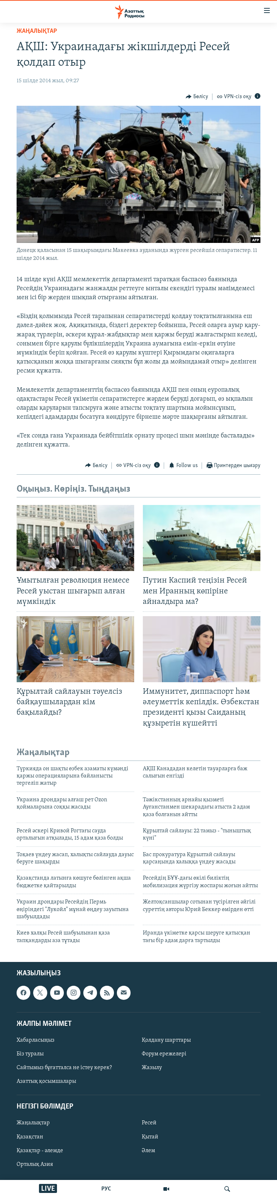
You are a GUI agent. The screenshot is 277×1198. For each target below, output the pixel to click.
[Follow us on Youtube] (57, 993)
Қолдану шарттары (166, 1040)
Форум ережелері (164, 1054)
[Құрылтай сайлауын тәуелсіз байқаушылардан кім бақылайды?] (75, 649)
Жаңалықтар (33, 1123)
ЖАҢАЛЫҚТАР (37, 31)
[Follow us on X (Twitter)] (40, 993)
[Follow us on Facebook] (23, 993)
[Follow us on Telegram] (90, 993)
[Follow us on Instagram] (73, 993)
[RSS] (107, 993)
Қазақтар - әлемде (40, 1151)
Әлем (148, 1151)
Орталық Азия (35, 1164)
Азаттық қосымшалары (46, 1081)
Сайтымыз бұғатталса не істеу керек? (64, 1068)
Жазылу (152, 1068)
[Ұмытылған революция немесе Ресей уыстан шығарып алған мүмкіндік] (75, 538)
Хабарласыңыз (35, 1040)
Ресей (149, 1123)
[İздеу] (227, 1189)
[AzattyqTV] (166, 1189)
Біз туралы (30, 1054)
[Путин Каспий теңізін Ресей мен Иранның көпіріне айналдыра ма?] (201, 538)
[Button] (197, 96)
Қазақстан (30, 1137)
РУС (106, 1189)
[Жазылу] (124, 993)
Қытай (150, 1137)
